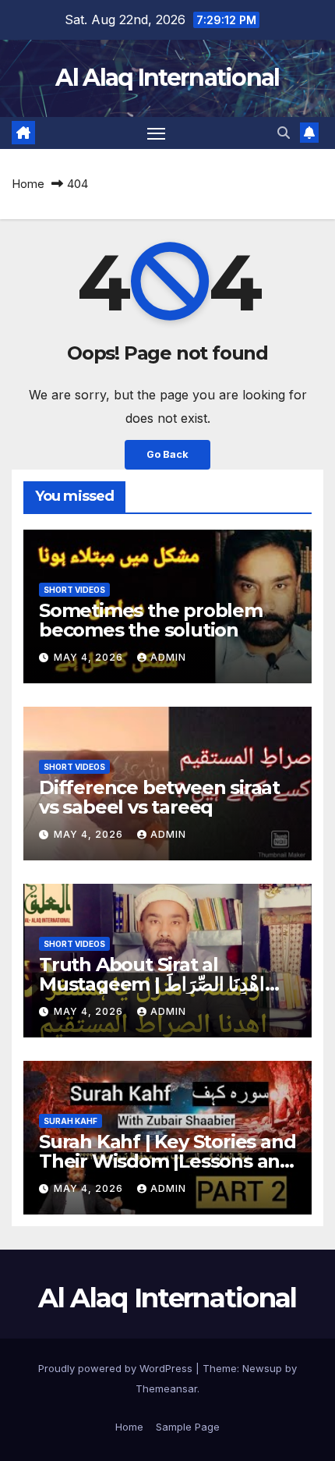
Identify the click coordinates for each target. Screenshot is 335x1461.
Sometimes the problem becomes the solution (151, 620)
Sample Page (188, 1426)
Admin (168, 657)
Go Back (167, 454)
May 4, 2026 (90, 657)
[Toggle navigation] (156, 133)
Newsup (262, 1368)
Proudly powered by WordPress (117, 1368)
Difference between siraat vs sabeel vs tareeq (159, 797)
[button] (283, 132)
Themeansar (166, 1388)
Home (28, 183)
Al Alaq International (167, 77)
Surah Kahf (70, 1121)
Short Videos (74, 589)
